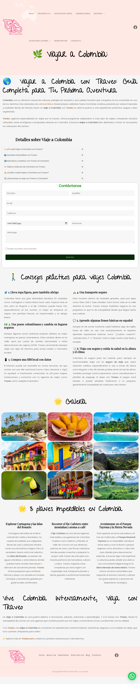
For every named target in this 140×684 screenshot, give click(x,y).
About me (51, 655)
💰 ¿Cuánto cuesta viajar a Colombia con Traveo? (26, 172)
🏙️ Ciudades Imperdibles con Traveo (20, 155)
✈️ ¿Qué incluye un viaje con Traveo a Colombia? (26, 178)
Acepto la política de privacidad (22, 248)
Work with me (77, 655)
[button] (103, 13)
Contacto (96, 655)
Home (42, 655)
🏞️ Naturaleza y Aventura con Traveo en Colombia (26, 161)
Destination (63, 655)
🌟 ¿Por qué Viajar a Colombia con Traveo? (23, 149)
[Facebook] (135, 27)
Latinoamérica (45, 104)
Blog (88, 655)
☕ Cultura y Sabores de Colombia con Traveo (24, 166)
